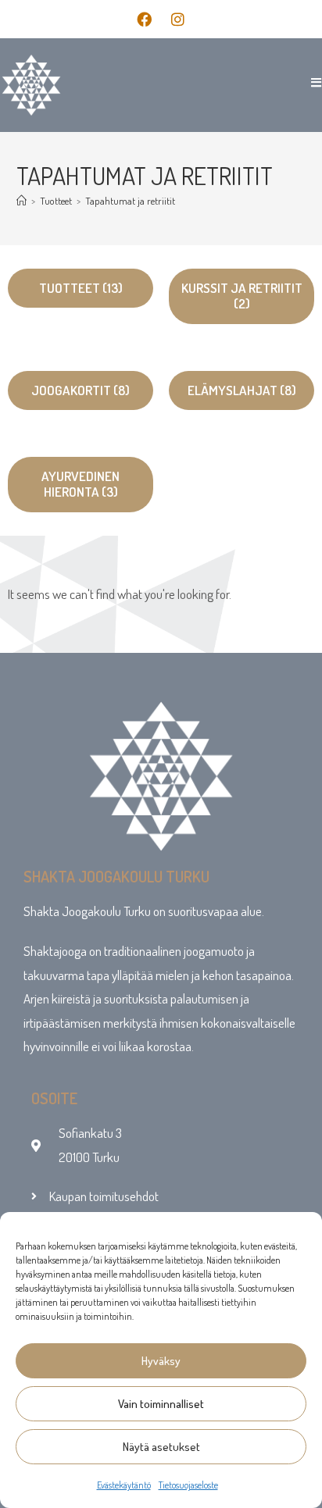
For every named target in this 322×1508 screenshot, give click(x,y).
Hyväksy (161, 1360)
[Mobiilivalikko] (310, 82)
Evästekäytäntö (124, 1485)
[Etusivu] (21, 200)
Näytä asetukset (161, 1446)
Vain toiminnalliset (161, 1403)
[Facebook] (144, 19)
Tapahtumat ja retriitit (130, 200)
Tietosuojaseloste (188, 1485)
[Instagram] (177, 19)
